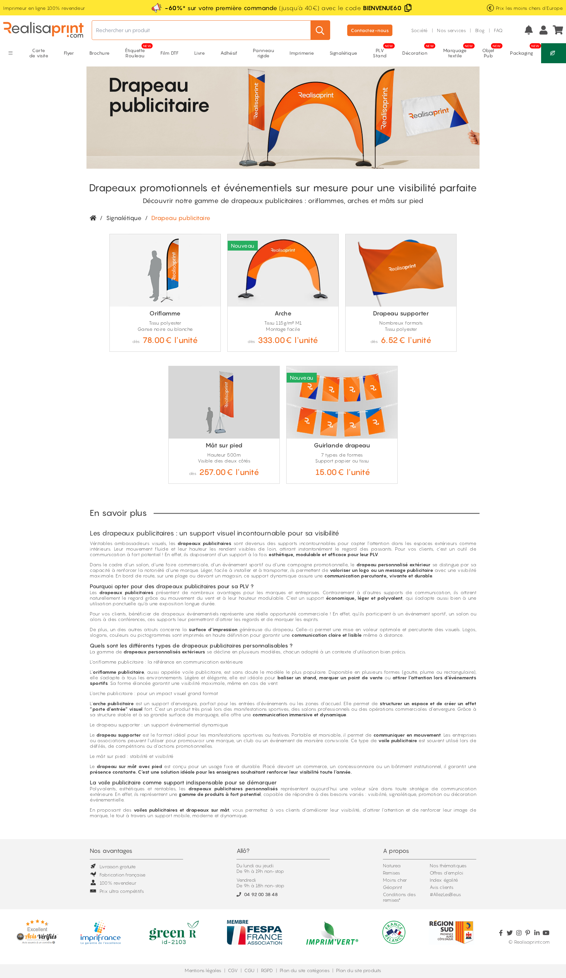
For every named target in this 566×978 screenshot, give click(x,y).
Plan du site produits (358, 970)
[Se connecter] (543, 30)
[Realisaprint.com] (558, 30)
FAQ (498, 30)
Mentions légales (203, 970)
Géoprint (392, 887)
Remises (391, 872)
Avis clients (441, 887)
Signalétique (124, 218)
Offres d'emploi (446, 872)
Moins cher (395, 880)
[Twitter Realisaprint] (510, 933)
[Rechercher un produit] (320, 30)
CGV (233, 970)
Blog (480, 30)
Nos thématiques (448, 865)
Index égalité (444, 880)
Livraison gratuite (118, 866)
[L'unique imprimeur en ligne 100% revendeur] (43, 30)
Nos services (451, 30)
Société (419, 30)
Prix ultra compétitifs (122, 891)
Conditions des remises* (399, 897)
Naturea (392, 865)
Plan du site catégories (305, 970)
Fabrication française (122, 874)
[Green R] (553, 53)
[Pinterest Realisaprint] (528, 933)
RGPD (267, 970)
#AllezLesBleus (445, 894)
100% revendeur (118, 883)
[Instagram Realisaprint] (518, 933)
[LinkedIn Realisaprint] (536, 933)
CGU (249, 970)
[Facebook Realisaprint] (500, 933)
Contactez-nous (370, 30)
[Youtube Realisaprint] (546, 933)
